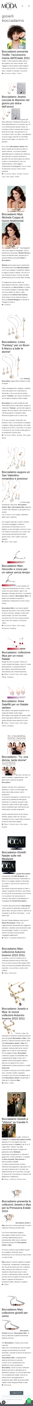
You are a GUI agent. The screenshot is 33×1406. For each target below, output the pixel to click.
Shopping (13, 628)
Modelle (4, 827)
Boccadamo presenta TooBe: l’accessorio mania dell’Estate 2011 (16, 55)
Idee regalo (10, 177)
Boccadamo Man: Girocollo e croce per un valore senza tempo (16, 569)
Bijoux (14, 73)
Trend (19, 73)
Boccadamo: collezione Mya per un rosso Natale (16, 655)
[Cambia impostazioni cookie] (4, 1402)
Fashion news (14, 674)
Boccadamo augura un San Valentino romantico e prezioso (16, 475)
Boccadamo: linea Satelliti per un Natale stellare (15, 704)
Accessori (7, 73)
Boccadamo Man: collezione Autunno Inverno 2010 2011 (13, 952)
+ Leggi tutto (16, 1393)
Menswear (5, 628)
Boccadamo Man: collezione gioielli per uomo (15, 1313)
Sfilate (17, 177)
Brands (19, 174)
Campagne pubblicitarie (17, 938)
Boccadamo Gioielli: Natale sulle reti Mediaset (14, 855)
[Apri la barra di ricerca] (22, 6)
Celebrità (7, 305)
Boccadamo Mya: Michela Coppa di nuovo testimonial (12, 217)
